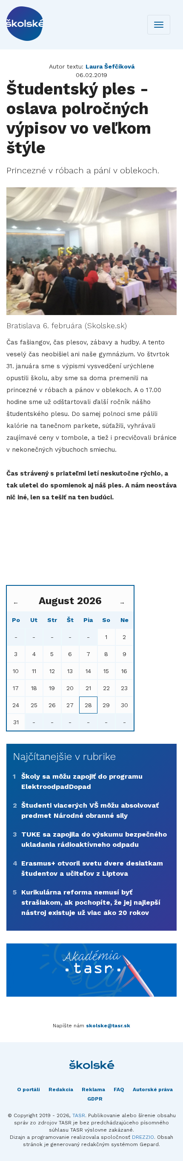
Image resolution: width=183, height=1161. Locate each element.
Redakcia (61, 1089)
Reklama (93, 1089)
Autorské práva (153, 1089)
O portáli (28, 1089)
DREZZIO (143, 1137)
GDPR (95, 1099)
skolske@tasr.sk (108, 1026)
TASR (78, 1115)
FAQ (119, 1089)
